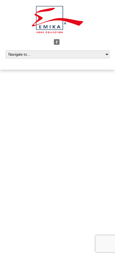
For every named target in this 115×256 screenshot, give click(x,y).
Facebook (56, 42)
